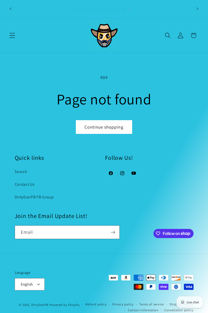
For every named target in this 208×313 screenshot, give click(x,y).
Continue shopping (104, 127)
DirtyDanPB (39, 305)
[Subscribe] (113, 232)
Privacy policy (123, 304)
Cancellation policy (178, 310)
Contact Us (25, 184)
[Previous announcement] (10, 8)
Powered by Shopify (64, 305)
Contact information (143, 310)
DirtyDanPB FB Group (34, 197)
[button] (12, 35)
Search (21, 171)
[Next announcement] (197, 8)
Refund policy (96, 304)
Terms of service (151, 304)
